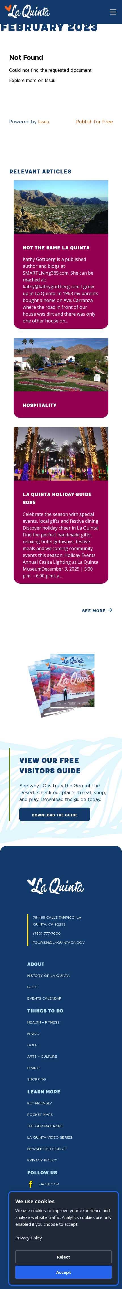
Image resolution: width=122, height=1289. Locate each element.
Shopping (36, 1079)
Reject (63, 1257)
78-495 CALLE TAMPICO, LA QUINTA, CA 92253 (57, 920)
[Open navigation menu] (113, 12)
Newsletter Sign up (47, 1149)
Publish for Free (94, 121)
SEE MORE (94, 610)
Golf (32, 1045)
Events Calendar (44, 998)
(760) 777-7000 (47, 933)
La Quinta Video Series (49, 1137)
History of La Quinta (48, 975)
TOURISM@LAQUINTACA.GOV (59, 942)
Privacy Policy (42, 1160)
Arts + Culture (42, 1056)
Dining (33, 1068)
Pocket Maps (40, 1114)
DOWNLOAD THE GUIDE (55, 814)
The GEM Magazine (45, 1126)
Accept (63, 1272)
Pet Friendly (39, 1103)
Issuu (43, 121)
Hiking (33, 1033)
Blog (32, 987)
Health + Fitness (43, 1022)
